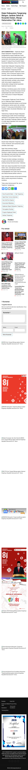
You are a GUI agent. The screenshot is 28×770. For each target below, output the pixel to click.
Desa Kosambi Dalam (7, 194)
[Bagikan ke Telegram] (25, 23)
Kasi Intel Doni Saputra (8, 200)
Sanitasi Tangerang (7, 215)
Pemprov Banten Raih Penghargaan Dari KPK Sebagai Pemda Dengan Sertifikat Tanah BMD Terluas (20, 245)
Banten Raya (14, 5)
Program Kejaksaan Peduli (9, 212)
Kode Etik (12, 701)
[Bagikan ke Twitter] (20, 23)
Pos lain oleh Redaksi (13, 221)
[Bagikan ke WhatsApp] (23, 24)
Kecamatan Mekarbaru (8, 203)
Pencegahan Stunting (7, 209)
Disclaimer (4, 707)
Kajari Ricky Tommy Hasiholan (10, 197)
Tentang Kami (5, 710)
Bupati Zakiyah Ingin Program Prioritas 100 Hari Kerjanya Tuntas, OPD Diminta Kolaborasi (20, 266)
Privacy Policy (13, 703)
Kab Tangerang (19, 194)
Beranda (4, 8)
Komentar (6, 312)
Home (3, 5)
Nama (4, 327)
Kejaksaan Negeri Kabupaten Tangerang (12, 206)
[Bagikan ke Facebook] (18, 23)
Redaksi (3, 701)
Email (16, 327)
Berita (8, 5)
